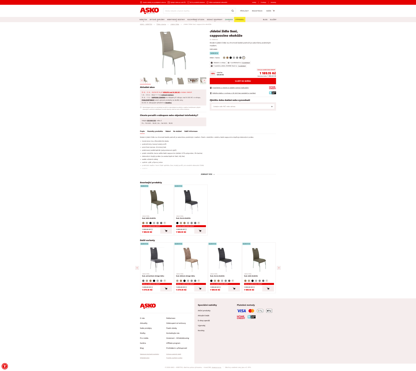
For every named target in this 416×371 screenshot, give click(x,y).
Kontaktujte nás (172, 333)
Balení (168, 131)
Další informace (190, 131)
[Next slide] (204, 81)
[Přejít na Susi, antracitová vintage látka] (157, 259)
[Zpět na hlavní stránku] (149, 11)
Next (279, 268)
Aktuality (143, 323)
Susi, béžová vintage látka (185, 275)
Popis (142, 131)
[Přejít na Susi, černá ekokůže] (191, 202)
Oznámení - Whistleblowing (177, 338)
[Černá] (230, 57)
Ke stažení (177, 131)
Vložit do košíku (243, 81)
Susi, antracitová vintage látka (153, 275)
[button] (145, 80)
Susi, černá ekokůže (183, 217)
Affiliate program (173, 343)
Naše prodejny (146, 328)
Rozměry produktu (155, 131)
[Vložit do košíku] (166, 231)
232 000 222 (151, 120)
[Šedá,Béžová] (243, 57)
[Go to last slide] (142, 81)
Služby (273, 19)
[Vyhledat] (233, 11)
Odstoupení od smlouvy (176, 323)
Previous (137, 268)
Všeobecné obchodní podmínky (149, 354)
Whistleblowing (144, 358)
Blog (265, 19)
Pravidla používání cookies (174, 358)
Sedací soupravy (214, 19)
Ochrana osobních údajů (173, 354)
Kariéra (143, 343)
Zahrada (229, 19)
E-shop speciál (204, 321)
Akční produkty (204, 311)
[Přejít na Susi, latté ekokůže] (157, 202)
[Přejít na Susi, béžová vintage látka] (191, 259)
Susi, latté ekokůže (149, 217)
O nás (142, 318)
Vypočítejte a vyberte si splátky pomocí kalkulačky (230, 88)
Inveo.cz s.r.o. (216, 367)
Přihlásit (244, 11)
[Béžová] (224, 57)
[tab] (142, 131)
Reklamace (170, 318)
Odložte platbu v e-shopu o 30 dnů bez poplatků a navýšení (234, 93)
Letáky (254, 2)
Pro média (144, 338)
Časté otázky (171, 328)
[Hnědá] (227, 57)
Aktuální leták (203, 316)
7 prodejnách (242, 66)
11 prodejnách (246, 62)
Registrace (257, 11)
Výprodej (201, 325)
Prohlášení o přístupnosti (176, 348)
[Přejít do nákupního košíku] (270, 10)
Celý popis (213, 49)
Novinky (201, 330)
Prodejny (263, 2)
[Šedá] (234, 57)
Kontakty (273, 2)
